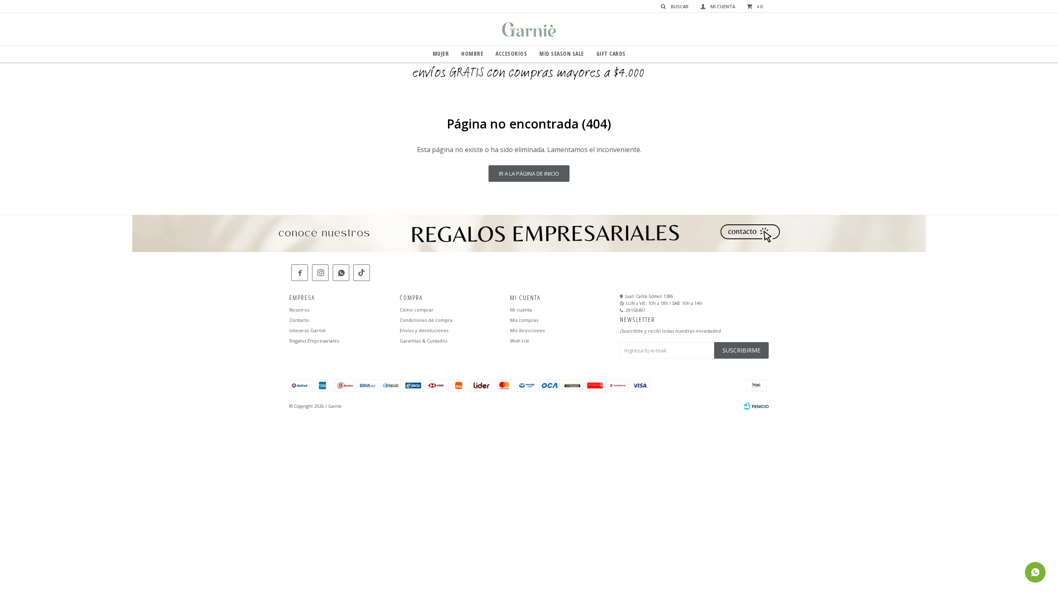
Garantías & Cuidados (423, 341)
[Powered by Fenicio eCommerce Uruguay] (756, 406)
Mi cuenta (521, 310)
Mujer (441, 53)
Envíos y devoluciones (424, 330)
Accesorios (511, 53)
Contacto (299, 320)
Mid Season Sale (561, 53)
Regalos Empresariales (314, 341)
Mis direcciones (527, 330)
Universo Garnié (307, 330)
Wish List (519, 341)
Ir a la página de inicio (529, 173)
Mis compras (524, 320)
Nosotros (299, 310)
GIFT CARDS (611, 53)
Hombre (472, 53)
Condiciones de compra (426, 320)
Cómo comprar (417, 310)
